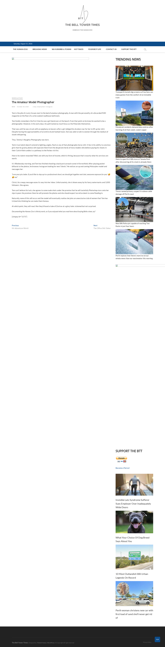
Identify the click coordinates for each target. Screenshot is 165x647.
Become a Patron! (123, 468)
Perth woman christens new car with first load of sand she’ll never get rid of (134, 614)
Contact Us (111, 49)
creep (34, 107)
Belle (13, 107)
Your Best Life (94, 49)
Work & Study (17, 98)
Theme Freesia (41, 643)
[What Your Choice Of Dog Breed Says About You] (134, 522)
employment (41, 107)
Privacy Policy (147, 642)
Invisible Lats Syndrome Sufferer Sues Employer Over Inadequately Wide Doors (133, 503)
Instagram (49, 107)
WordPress (50, 643)
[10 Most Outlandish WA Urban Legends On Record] (134, 557)
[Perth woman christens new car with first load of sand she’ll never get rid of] (134, 593)
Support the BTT (128, 49)
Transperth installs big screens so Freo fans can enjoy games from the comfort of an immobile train (134, 95)
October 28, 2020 (23, 107)
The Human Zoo (20, 49)
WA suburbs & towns (61, 49)
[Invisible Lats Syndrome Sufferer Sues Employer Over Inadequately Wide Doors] (134, 485)
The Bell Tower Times (20, 643)
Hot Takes (78, 49)
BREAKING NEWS (40, 49)
